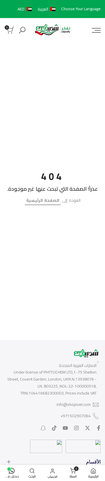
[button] (37, 9)
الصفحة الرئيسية (42, 200)
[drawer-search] (22, 30)
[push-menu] (96, 30)
